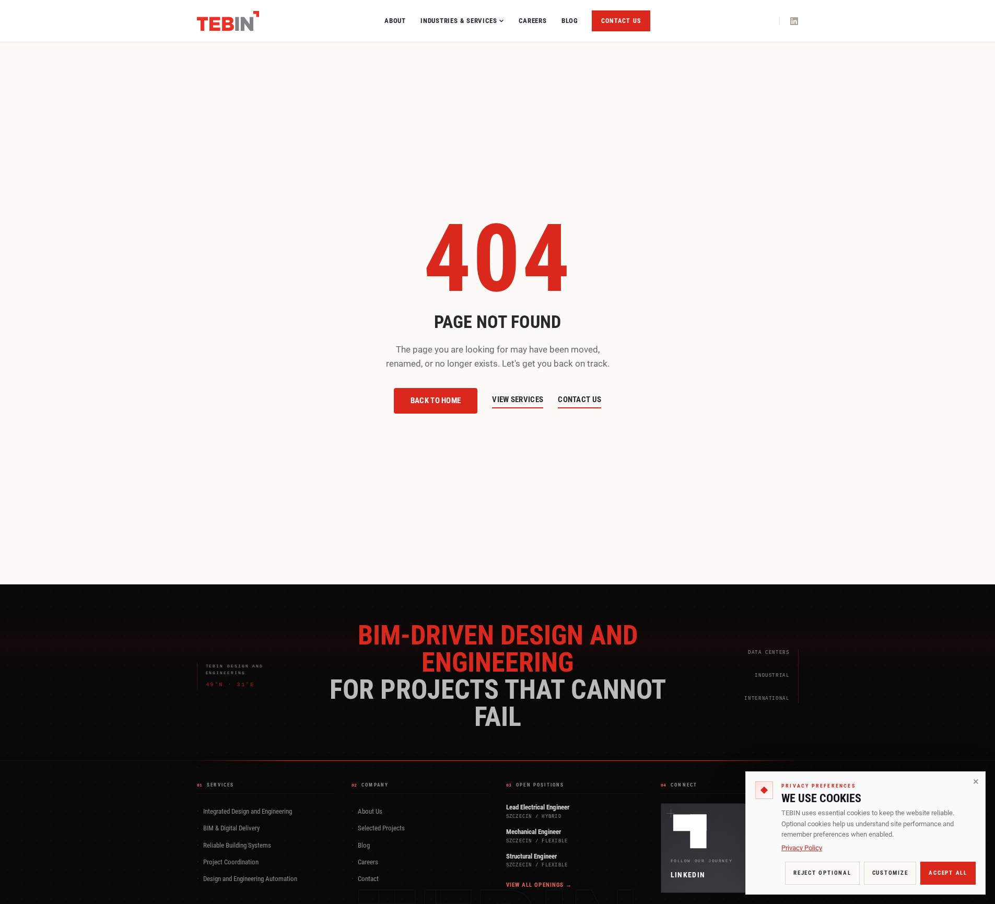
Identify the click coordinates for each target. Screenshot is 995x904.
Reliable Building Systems (234, 845)
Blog (569, 21)
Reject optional (822, 873)
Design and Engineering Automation (247, 879)
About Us (367, 811)
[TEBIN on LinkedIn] (794, 21)
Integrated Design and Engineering (244, 811)
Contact (365, 879)
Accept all (948, 873)
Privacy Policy (801, 848)
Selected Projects (378, 828)
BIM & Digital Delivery (228, 828)
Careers (532, 21)
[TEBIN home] (228, 20)
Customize (890, 873)
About (395, 21)
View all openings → (539, 885)
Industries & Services (458, 21)
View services (517, 399)
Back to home (436, 400)
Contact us (621, 21)
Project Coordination (228, 862)
